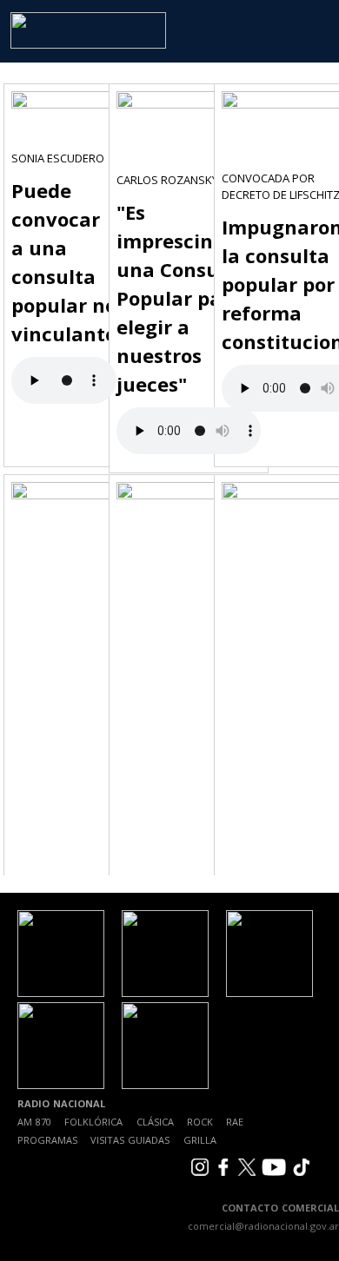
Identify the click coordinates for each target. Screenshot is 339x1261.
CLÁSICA (155, 1121)
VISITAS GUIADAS (130, 1139)
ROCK (200, 1121)
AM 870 (34, 1121)
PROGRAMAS (47, 1139)
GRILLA (199, 1139)
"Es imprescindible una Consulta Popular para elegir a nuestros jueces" (188, 298)
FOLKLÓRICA (93, 1121)
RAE (234, 1121)
